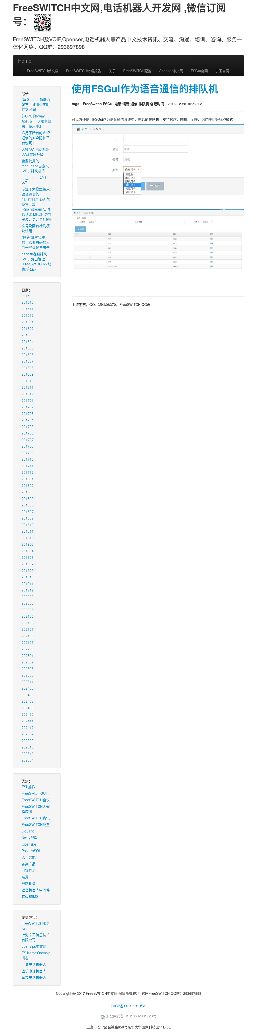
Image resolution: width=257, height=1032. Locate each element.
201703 (28, 413)
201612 (28, 393)
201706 (28, 432)
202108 (28, 635)
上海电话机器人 (34, 964)
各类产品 (29, 863)
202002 (28, 596)
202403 (28, 688)
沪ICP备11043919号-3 (128, 1005)
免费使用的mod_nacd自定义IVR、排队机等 (35, 165)
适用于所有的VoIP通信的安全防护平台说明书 (36, 137)
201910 (28, 576)
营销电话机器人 (34, 977)
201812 (28, 537)
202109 (28, 642)
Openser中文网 (171, 70)
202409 (28, 707)
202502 (28, 733)
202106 (28, 622)
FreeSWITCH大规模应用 (36, 809)
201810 (28, 524)
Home (24, 60)
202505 (28, 740)
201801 (28, 478)
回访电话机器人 (34, 970)
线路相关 (29, 883)
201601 (28, 321)
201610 (28, 380)
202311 (28, 681)
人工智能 (29, 857)
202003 (28, 603)
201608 (28, 367)
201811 (28, 531)
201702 (28, 406)
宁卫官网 (222, 70)
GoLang (28, 830)
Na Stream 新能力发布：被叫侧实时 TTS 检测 (36, 104)
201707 (28, 439)
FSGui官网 (199, 70)
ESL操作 (28, 786)
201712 (28, 472)
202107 (28, 629)
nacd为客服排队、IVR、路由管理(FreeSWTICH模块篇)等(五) (36, 261)
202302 (28, 661)
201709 (28, 452)
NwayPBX (29, 837)
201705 (28, 426)
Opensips (29, 844)
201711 (28, 465)
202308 (28, 675)
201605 (28, 347)
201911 (28, 583)
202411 (28, 720)
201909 (28, 570)
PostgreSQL (31, 850)
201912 (28, 589)
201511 (28, 308)
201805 (28, 498)
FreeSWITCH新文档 (42, 70)
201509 (28, 295)
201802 (28, 485)
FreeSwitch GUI (34, 793)
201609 (28, 374)
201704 (28, 419)
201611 (28, 387)
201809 (28, 518)
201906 (28, 557)
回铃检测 (29, 870)
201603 (28, 334)
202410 (28, 714)
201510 (28, 302)
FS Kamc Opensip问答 (36, 955)
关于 (112, 70)
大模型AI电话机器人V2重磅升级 (35, 152)
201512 (28, 315)
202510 (28, 746)
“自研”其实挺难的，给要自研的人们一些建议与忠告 (36, 242)
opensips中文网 (34, 946)
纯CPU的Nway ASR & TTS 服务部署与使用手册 (36, 121)
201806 (28, 504)
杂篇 (25, 876)
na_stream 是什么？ (34, 180)
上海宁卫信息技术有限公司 (36, 937)
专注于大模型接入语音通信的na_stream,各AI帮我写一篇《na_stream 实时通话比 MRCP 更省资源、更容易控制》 (37, 204)
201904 (28, 550)
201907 (28, 563)
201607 (28, 361)
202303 (28, 668)
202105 (28, 616)
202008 (28, 609)
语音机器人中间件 (36, 889)
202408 (28, 701)
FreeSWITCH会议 (36, 799)
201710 (28, 459)
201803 (28, 491)
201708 (28, 446)
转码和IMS (30, 896)
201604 (28, 341)
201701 (28, 400)
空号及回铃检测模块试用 (36, 228)
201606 (28, 354)
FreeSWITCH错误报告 (83, 70)
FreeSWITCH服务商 (36, 926)
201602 (28, 328)
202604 (28, 760)
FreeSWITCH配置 (137, 70)
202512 (28, 753)
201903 (28, 544)
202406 (28, 694)
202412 (28, 727)
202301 (28, 655)
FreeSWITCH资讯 (36, 817)
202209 (28, 648)
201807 (28, 511)
